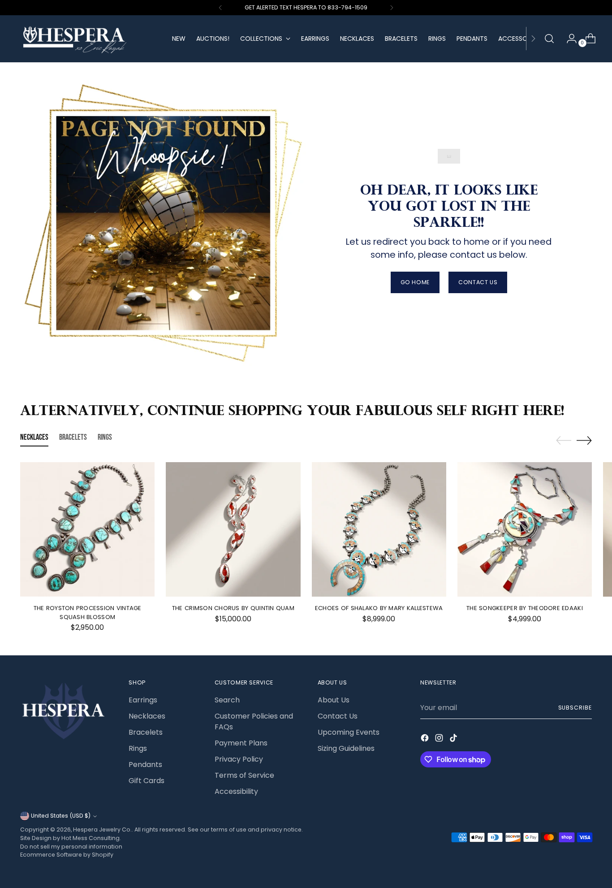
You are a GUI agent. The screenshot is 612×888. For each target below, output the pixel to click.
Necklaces (147, 716)
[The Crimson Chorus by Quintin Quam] (233, 529)
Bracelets (146, 732)
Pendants (145, 764)
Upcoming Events (348, 732)
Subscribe (575, 707)
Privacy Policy (239, 759)
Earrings (143, 700)
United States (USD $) (61, 815)
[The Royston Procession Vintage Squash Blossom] (87, 529)
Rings (138, 748)
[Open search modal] (549, 39)
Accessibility (236, 791)
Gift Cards (146, 780)
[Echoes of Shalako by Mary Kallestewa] (379, 529)
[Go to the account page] (568, 39)
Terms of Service (244, 775)
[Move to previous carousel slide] (563, 440)
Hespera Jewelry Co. (102, 829)
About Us (333, 700)
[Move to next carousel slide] (584, 440)
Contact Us (338, 716)
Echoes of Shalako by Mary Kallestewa (379, 608)
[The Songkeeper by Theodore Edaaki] (524, 529)
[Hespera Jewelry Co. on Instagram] (440, 739)
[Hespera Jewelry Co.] (89, 38)
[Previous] (220, 7)
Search (227, 700)
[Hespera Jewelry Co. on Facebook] (425, 739)
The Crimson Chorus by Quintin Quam (233, 608)
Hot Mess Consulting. (91, 838)
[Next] (391, 7)
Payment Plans (241, 743)
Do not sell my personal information (71, 846)
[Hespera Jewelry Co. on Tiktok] (454, 739)
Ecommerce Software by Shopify (66, 854)
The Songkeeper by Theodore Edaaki (524, 608)
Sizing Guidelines (346, 748)
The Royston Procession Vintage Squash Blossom (88, 612)
